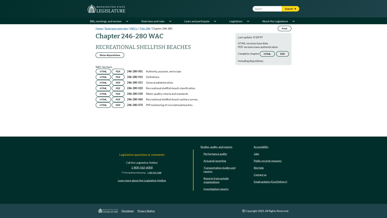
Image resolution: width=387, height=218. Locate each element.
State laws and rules (153, 21)
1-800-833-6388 (154, 173)
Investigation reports (216, 189)
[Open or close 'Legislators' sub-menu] (248, 21)
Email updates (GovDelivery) (270, 181)
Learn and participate (197, 21)
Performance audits (215, 153)
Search (289, 8)
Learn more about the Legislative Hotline (142, 180)
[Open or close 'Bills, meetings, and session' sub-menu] (127, 21)
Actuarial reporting (214, 160)
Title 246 (144, 28)
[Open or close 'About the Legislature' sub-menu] (293, 21)
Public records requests (268, 160)
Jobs (256, 153)
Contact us (260, 174)
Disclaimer (127, 211)
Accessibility (261, 147)
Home (99, 28)
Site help (259, 167)
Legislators (235, 21)
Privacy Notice (146, 211)
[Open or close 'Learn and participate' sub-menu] (215, 21)
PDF (282, 53)
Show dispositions (110, 55)
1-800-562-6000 (142, 167)
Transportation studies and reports (219, 169)
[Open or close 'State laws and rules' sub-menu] (170, 21)
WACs (133, 28)
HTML (267, 53)
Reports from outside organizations (216, 180)
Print (284, 28)
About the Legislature (275, 21)
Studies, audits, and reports (216, 147)
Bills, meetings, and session (106, 21)
